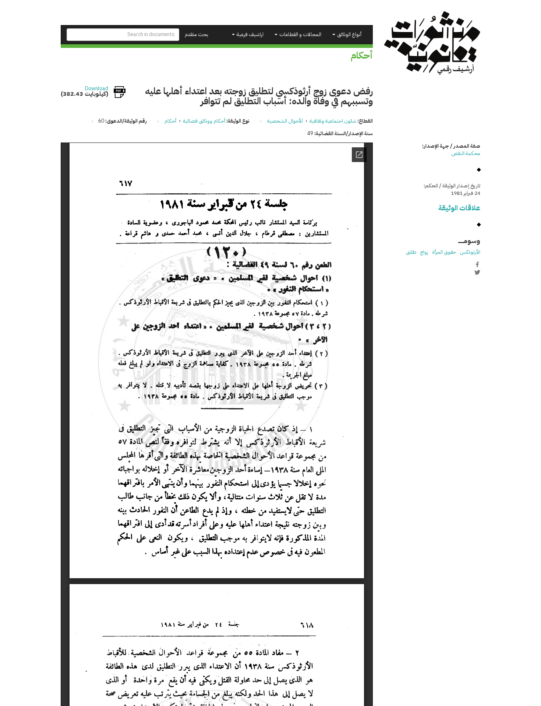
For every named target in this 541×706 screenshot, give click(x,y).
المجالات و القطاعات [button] (299, 34)
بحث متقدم (196, 34)
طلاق (411, 252)
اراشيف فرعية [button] (250, 34)
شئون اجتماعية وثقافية (333, 121)
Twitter (477, 272)
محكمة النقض (465, 153)
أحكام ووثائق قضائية (204, 121)
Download (96, 88)
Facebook (477, 264)
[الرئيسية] (432, 43)
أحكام (170, 121)
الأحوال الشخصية (285, 121)
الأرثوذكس (470, 252)
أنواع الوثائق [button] (348, 34)
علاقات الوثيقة (459, 208)
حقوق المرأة (444, 252)
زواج (424, 252)
